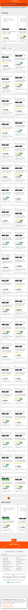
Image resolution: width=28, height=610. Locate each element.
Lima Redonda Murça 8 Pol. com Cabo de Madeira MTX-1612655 (7, 461)
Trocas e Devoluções (7, 563)
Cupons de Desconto (7, 570)
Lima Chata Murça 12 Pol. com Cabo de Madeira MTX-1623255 (7, 395)
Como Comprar (6, 568)
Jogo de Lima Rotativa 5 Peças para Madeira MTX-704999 (7, 482)
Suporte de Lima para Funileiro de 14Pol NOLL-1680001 (9, 32)
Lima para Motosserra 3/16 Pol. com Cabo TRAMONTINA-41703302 (7, 193)
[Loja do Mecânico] (5, 1)
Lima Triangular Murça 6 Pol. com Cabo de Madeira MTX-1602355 (20, 482)
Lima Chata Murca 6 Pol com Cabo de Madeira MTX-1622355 (8, 521)
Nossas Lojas (5, 558)
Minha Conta (5, 564)
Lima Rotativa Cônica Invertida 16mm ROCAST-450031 (20, 260)
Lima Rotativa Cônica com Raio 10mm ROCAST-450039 (20, 171)
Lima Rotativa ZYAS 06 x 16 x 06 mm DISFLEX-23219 (20, 284)
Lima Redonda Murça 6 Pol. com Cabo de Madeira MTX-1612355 (20, 439)
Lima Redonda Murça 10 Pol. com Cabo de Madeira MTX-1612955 (20, 461)
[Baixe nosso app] (7, 546)
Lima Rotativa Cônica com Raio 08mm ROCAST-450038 (20, 149)
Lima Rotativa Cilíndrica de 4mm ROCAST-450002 (20, 59)
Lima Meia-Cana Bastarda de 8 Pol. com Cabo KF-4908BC (7, 127)
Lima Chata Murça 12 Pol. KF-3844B (7, 148)
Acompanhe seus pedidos (8, 566)
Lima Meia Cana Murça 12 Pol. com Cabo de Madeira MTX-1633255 (7, 439)
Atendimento (5, 559)
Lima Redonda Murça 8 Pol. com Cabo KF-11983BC (7, 82)
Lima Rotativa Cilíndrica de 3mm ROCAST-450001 (20, 81)
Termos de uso (19, 566)
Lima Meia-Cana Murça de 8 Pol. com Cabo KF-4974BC (7, 171)
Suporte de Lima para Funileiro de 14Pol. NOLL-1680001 (7, 60)
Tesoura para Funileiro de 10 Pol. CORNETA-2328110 (7, 104)
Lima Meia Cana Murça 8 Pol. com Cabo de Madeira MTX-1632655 (7, 417)
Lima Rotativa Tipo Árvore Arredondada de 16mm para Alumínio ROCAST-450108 (7, 262)
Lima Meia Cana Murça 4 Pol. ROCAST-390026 (20, 126)
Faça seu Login (10, 551)
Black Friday (18, 570)
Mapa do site (19, 568)
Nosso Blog (18, 561)
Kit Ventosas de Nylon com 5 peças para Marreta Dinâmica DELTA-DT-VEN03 (7, 351)
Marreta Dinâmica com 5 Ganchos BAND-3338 (20, 304)
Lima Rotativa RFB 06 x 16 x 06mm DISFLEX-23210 (7, 306)
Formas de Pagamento (20, 559)
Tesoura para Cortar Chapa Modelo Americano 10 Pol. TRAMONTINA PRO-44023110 (20, 105)
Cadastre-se (20, 551)
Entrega (18, 558)
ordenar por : (4, 48)
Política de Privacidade (9, 603)
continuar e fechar (7, 606)
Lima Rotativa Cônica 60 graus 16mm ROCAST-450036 (7, 284)
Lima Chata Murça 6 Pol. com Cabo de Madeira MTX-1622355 (20, 349)
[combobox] (14, 4)
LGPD (17, 564)
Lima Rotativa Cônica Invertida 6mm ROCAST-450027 (7, 238)
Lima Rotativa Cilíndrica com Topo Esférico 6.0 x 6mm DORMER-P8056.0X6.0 (20, 216)
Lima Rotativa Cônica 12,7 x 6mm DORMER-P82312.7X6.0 (20, 238)
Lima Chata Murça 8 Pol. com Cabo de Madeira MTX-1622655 (7, 373)
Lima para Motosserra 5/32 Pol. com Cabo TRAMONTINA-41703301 (7, 215)
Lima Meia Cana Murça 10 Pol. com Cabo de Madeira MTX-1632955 (20, 417)
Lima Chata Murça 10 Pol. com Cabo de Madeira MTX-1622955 (20, 373)
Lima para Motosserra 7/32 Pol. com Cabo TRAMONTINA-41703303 (20, 193)
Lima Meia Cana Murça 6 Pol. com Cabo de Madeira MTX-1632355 (20, 395)
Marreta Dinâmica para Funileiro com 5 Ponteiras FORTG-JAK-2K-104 (20, 327)
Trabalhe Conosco (20, 563)
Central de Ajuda (6, 561)
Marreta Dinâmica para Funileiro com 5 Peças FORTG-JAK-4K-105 (7, 327)
